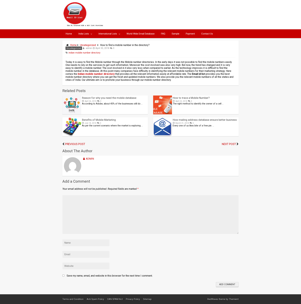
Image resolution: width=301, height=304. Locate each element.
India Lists (83, 33)
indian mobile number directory (84, 52)
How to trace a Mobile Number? (191, 97)
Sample (175, 33)
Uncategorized (88, 45)
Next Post (229, 144)
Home (69, 33)
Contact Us (207, 33)
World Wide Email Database (141, 33)
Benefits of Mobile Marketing (99, 119)
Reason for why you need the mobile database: (109, 97)
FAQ (163, 33)
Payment (190, 33)
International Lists (107, 33)
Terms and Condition (73, 299)
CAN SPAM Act (115, 299)
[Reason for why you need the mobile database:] (71, 113)
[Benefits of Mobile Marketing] (71, 135)
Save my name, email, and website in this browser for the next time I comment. (110, 275)
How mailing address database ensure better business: (205, 119)
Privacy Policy (133, 299)
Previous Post (75, 144)
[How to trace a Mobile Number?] (162, 113)
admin (89, 48)
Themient (234, 299)
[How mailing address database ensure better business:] (162, 135)
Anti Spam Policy (96, 299)
